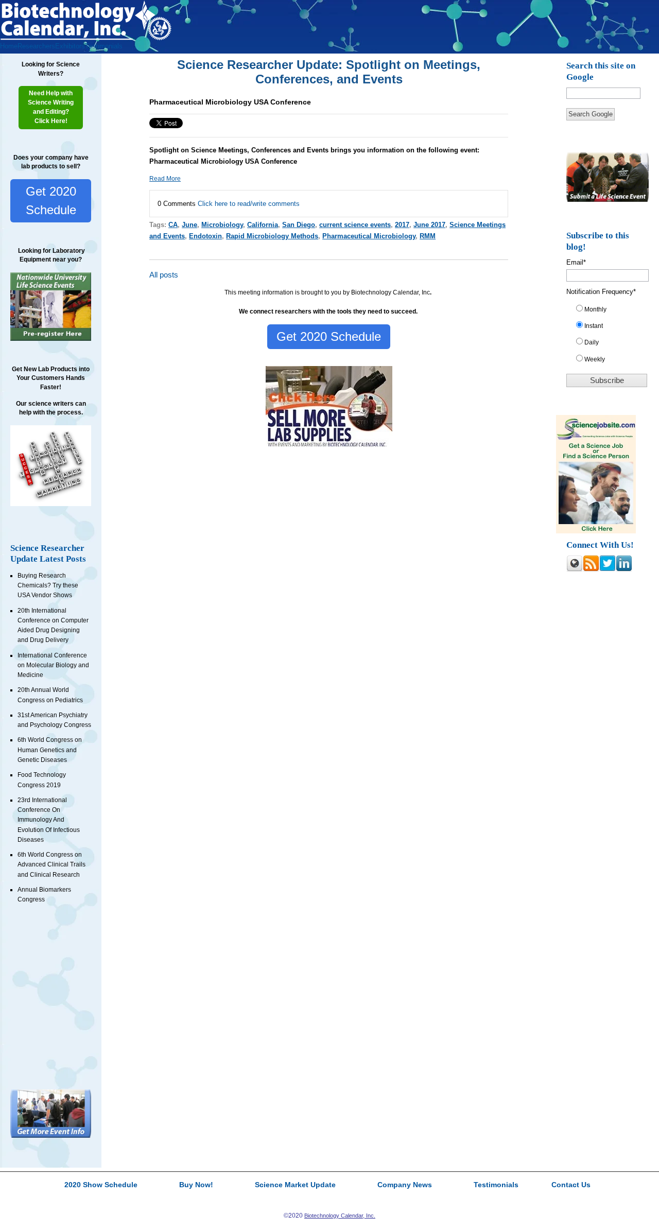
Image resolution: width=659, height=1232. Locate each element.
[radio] (611, 311)
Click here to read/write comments (249, 203)
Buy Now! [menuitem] (196, 1185)
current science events (355, 225)
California (262, 225)
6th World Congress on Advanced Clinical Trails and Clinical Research (51, 864)
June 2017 (429, 225)
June (189, 225)
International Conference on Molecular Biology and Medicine (53, 665)
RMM (428, 236)
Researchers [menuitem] (36, 46)
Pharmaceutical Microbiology (368, 236)
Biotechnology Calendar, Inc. (339, 1215)
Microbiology (222, 225)
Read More (165, 178)
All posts (163, 275)
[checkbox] (611, 336)
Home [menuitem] (9, 46)
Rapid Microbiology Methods (272, 236)
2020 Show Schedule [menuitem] (100, 1185)
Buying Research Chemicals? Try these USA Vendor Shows (48, 585)
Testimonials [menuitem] (104, 46)
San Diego (298, 225)
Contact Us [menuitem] (571, 1185)
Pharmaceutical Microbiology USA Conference (230, 102)
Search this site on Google (600, 71)
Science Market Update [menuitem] (295, 1185)
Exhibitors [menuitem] (70, 46)
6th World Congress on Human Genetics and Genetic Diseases (50, 750)
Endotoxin (205, 236)
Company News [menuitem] (404, 1185)
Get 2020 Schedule (51, 200)
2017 (402, 225)
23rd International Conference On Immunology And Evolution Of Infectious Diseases (49, 819)
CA (173, 225)
